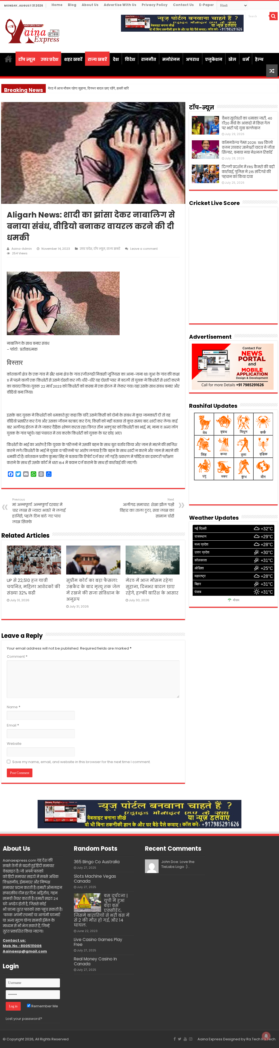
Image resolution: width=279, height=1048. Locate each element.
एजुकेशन (213, 59)
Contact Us (183, 4)
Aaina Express (210, 1039)
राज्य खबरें (97, 59)
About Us (90, 4)
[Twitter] (179, 1039)
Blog (72, 4)
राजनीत (148, 59)
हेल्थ (259, 59)
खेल (232, 59)
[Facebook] (174, 1039)
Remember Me (44, 1006)
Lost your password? (24, 1018)
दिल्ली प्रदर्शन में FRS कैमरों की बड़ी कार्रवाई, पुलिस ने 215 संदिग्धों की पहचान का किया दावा (248, 171)
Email (13, 725)
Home (56, 4)
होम (8, 58)
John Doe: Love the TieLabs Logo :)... (178, 864)
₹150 (52, 89)
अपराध (192, 59)
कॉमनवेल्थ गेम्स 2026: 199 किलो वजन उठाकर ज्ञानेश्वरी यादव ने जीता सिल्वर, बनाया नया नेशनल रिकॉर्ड (248, 147)
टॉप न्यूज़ (26, 59)
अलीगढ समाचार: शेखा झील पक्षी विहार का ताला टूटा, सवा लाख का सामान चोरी (147, 508)
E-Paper (206, 4)
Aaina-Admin (21, 248)
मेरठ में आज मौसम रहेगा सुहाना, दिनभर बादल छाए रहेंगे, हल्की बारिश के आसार (152, 586)
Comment (17, 656)
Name (13, 707)
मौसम (236, 600)
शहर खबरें (73, 59)
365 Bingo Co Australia (97, 862)
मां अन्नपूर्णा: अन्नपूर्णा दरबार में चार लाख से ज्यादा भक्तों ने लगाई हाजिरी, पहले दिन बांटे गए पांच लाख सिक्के (39, 511)
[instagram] (191, 1039)
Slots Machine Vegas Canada (95, 878)
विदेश (130, 59)
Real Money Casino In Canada (95, 961)
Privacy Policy (155, 4)
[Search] (273, 16)
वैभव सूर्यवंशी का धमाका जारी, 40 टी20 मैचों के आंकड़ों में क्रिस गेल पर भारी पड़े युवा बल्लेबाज (247, 123)
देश (116, 59)
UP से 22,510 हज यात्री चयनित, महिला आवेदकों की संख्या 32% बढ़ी (33, 586)
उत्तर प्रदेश (49, 59)
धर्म (245, 59)
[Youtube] (185, 1039)
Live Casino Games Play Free (98, 942)
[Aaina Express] (32, 30)
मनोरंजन (171, 59)
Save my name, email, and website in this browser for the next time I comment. (81, 761)
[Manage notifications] (266, 1036)
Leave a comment (144, 248)
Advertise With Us (120, 4)
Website (14, 743)
